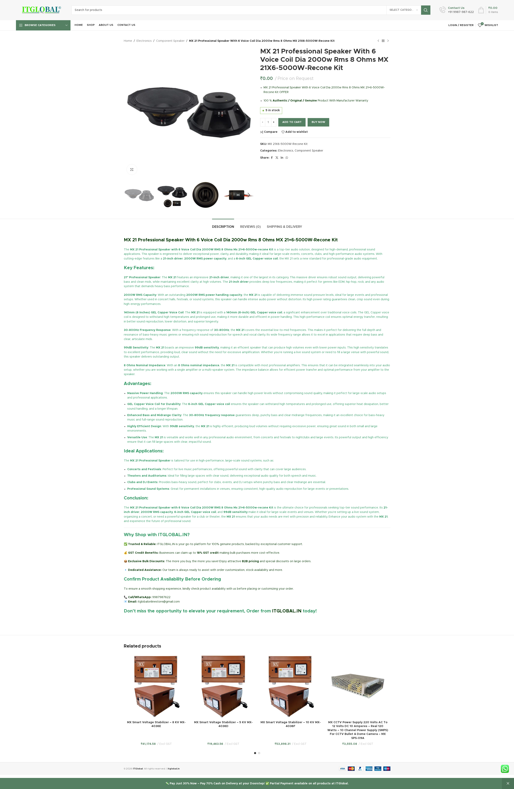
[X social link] (277, 158)
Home (128, 41)
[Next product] (388, 41)
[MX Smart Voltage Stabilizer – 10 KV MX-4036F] (290, 686)
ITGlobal (138, 769)
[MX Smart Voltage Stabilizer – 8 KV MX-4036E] (156, 686)
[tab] (223, 225)
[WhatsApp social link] (286, 158)
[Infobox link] (456, 10)
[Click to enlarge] (132, 169)
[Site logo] (40, 10)
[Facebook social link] (271, 158)
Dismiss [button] (508, 783)
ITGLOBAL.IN (287, 611)
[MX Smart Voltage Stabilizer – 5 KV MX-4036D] (223, 686)
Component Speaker (170, 41)
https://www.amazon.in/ (140, 620)
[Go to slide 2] (259, 753)
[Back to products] (383, 41)
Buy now (318, 122)
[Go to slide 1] (255, 753)
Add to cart (292, 122)
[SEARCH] (425, 10)
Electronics (144, 41)
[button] (129, 195)
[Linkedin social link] (282, 158)
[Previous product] (378, 41)
